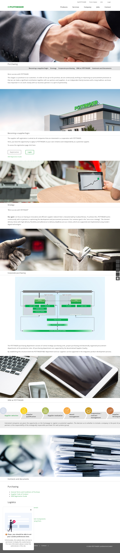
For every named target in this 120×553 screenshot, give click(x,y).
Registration (14, 152)
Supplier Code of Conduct (19, 494)
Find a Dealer (93, 2)
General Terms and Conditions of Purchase (25, 492)
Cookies (35, 545)
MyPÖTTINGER (81, 2)
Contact (43, 545)
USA (101, 2)
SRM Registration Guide (15, 157)
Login (109, 2)
